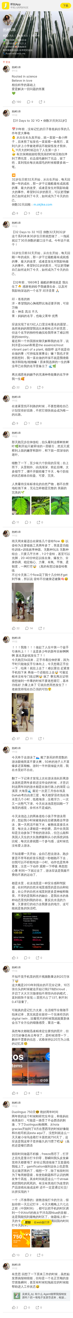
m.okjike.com (43, 204)
